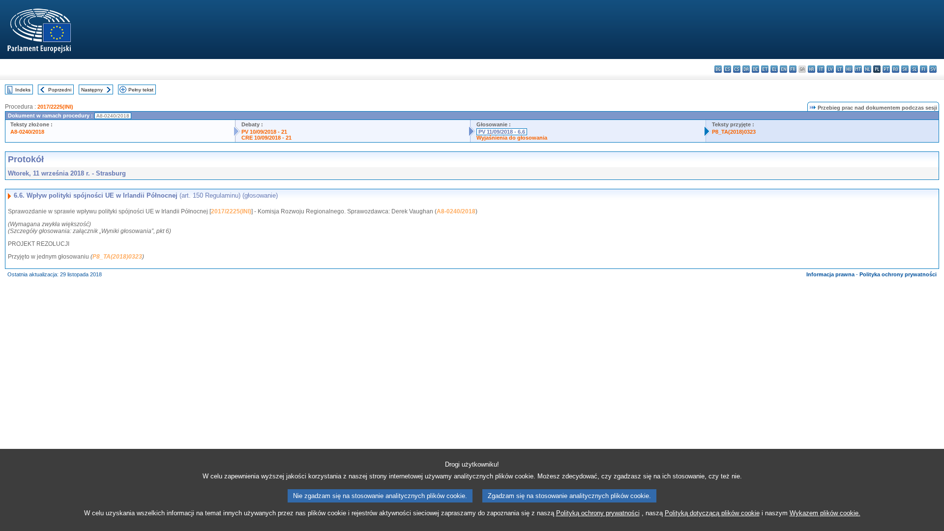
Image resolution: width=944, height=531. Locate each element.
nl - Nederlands (867, 69)
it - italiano (821, 69)
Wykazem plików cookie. (825, 513)
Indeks (22, 89)
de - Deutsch (755, 69)
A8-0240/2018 (27, 132)
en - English (783, 69)
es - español (727, 69)
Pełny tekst (140, 89)
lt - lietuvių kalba (839, 69)
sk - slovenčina (905, 69)
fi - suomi (923, 69)
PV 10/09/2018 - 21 (264, 132)
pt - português (886, 69)
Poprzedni (59, 89)
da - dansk (746, 69)
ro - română (895, 69)
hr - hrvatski (811, 69)
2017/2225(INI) (55, 107)
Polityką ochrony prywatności (598, 513)
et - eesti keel (764, 69)
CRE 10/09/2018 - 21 (266, 138)
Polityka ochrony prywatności (898, 274)
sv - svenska (933, 69)
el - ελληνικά (774, 69)
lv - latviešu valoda (830, 69)
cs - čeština (736, 69)
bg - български (718, 69)
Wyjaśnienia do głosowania (511, 138)
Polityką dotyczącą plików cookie (712, 513)
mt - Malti (858, 69)
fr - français (792, 69)
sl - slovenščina (914, 69)
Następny (92, 89)
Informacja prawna (830, 274)
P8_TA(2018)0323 (734, 132)
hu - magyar (849, 69)
